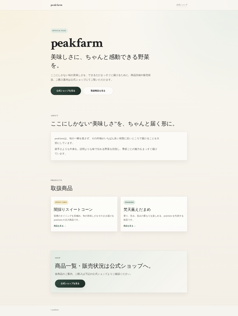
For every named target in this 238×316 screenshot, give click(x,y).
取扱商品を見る (98, 91)
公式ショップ (181, 5)
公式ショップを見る (65, 91)
